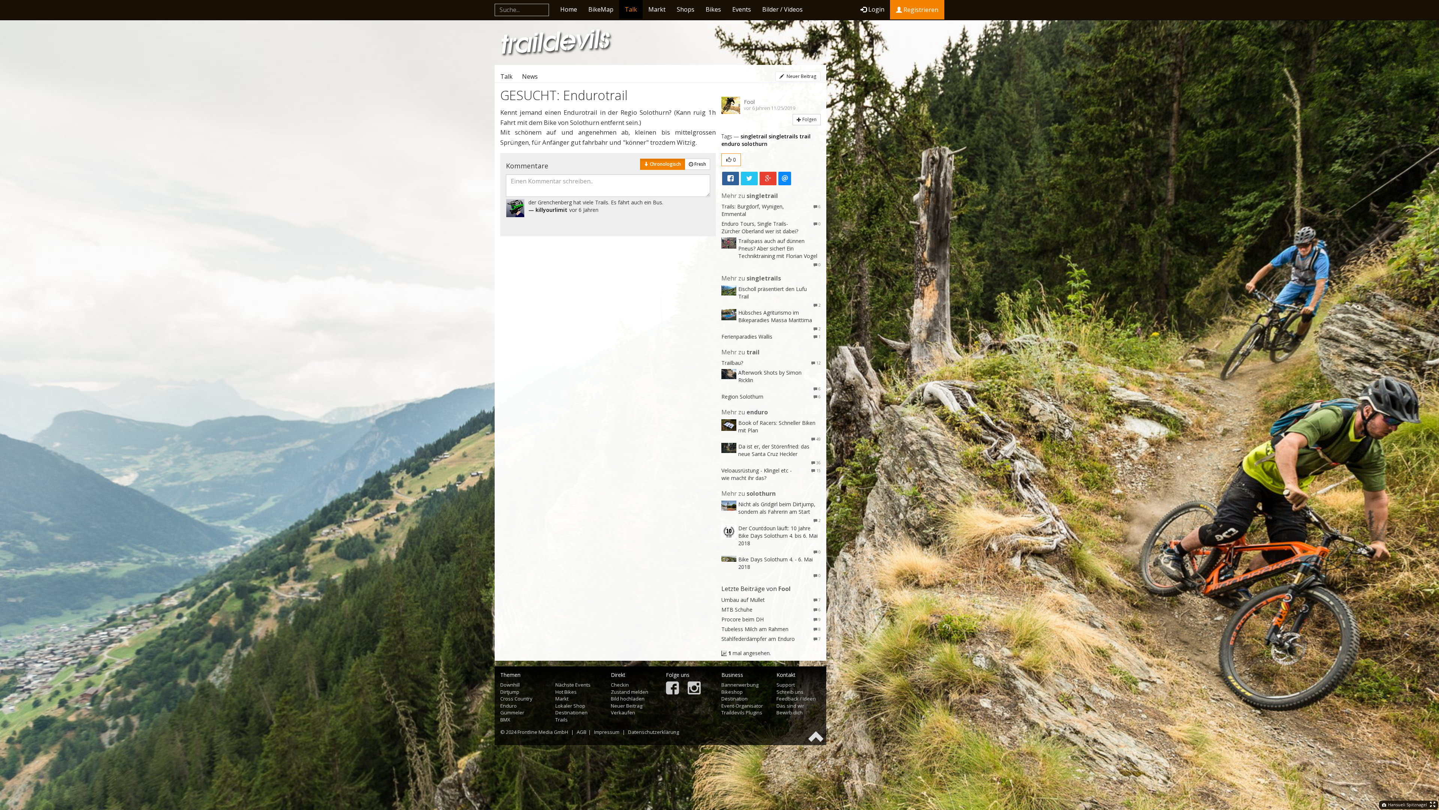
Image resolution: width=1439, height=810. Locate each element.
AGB (581, 732)
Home (568, 9)
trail (805, 136)
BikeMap (600, 9)
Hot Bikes (566, 691)
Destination (734, 698)
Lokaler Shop (570, 705)
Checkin (620, 684)
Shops (685, 9)
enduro (730, 143)
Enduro (508, 705)
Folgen (809, 119)
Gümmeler (512, 712)
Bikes (713, 9)
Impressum (606, 732)
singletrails (783, 136)
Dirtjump (509, 691)
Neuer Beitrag (800, 76)
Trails (561, 719)
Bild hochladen (628, 698)
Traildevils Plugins (741, 712)
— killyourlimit (547, 209)
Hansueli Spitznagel (1407, 804)
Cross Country (516, 698)
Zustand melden (629, 691)
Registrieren (920, 10)
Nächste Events (573, 684)
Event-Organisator (742, 705)
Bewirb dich (789, 712)
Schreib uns (789, 691)
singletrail (753, 136)
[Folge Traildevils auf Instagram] (694, 688)
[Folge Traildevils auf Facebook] (672, 688)
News (530, 76)
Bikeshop (732, 691)
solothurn (754, 143)
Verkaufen (623, 712)
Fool (749, 101)
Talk (631, 9)
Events (741, 9)
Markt (657, 9)
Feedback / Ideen (796, 698)
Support (785, 684)
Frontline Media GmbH (543, 732)
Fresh (699, 164)
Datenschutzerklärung (653, 732)
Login (876, 9)
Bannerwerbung (739, 684)
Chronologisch (665, 164)
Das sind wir (790, 705)
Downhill (510, 684)
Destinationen (571, 712)
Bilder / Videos (782, 9)
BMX (505, 719)
